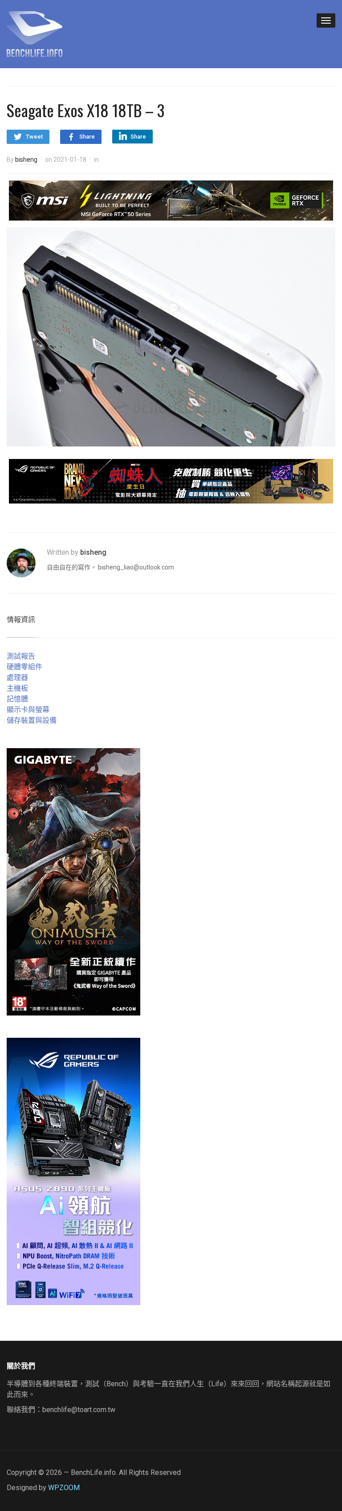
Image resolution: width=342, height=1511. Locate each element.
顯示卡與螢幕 (28, 709)
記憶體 (17, 699)
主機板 (17, 688)
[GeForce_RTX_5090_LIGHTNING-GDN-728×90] (171, 200)
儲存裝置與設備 (32, 720)
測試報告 (21, 656)
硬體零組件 (24, 667)
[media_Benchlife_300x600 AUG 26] (73, 881)
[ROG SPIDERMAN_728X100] (171, 480)
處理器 (17, 677)
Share (87, 136)
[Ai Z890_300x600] (73, 1171)
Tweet (34, 136)
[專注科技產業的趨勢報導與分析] (34, 33)
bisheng (26, 159)
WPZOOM (64, 1487)
